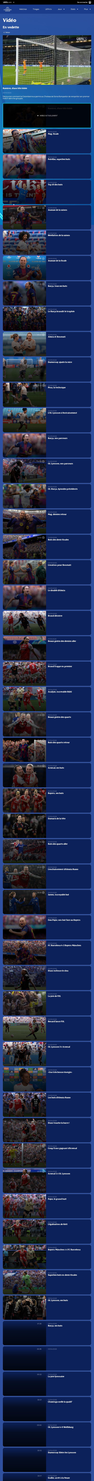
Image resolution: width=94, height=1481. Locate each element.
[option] (47, 115)
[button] (61, 9)
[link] (23, 9)
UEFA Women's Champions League (7, 9)
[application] (47, 60)
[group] (16, 82)
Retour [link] (8, 32)
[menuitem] (23, 9)
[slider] (47, 79)
